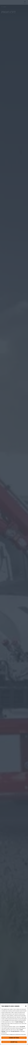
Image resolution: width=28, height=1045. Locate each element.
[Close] (26, 1006)
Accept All (14, 1042)
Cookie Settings (14, 1037)
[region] (14, 1024)
